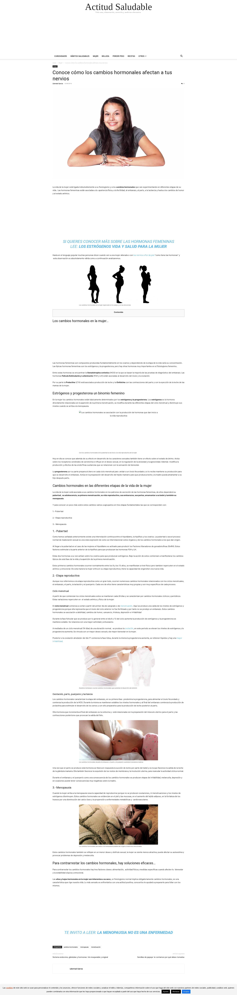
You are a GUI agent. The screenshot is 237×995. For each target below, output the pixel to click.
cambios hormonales (71, 947)
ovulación (129, 628)
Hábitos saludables (79, 56)
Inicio (54, 63)
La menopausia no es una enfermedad (135, 932)
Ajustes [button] (165, 992)
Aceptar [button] (186, 992)
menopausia (84, 947)
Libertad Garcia (58, 83)
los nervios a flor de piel (143, 255)
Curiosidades (60, 56)
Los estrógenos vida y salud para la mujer (123, 246)
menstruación (126, 606)
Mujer (95, 56)
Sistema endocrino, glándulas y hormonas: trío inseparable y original (80, 957)
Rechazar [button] (176, 992)
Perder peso (118, 56)
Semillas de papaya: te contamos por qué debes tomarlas (160, 957)
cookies (9, 988)
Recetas (131, 56)
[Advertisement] (118, 34)
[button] (181, 56)
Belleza (105, 56)
